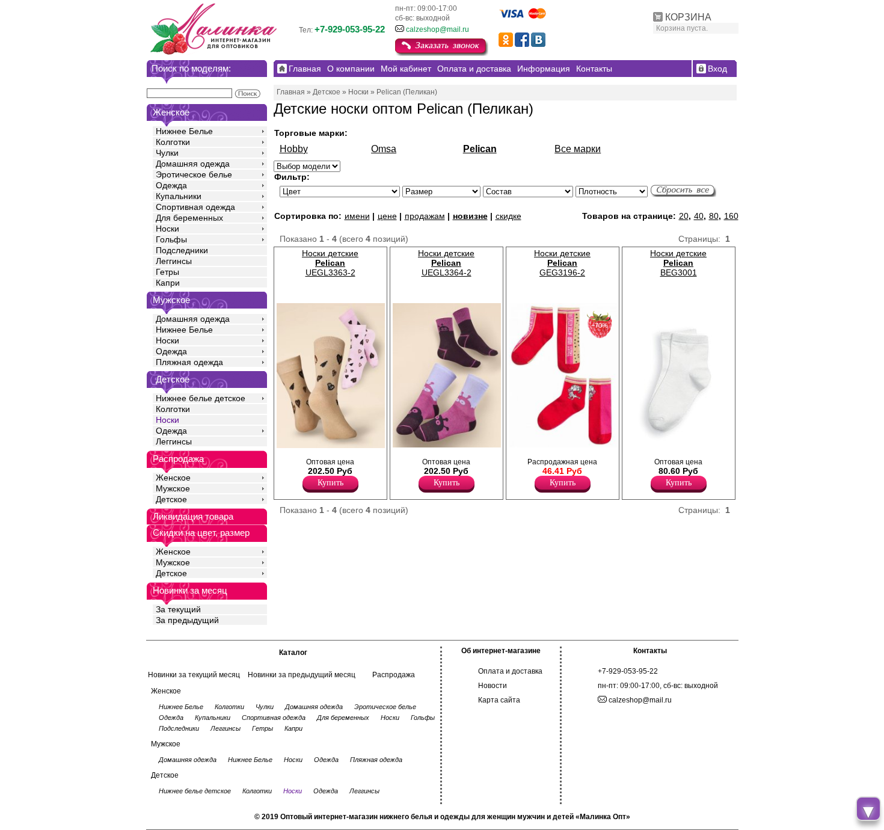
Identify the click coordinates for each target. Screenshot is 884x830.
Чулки (167, 153)
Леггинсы (174, 261)
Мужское (173, 488)
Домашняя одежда (193, 163)
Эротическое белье (194, 174)
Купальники (178, 196)
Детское (172, 379)
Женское (173, 477)
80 (714, 216)
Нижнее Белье (184, 131)
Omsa (383, 149)
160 (731, 216)
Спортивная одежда (195, 207)
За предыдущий (187, 620)
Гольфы (171, 239)
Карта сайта (499, 700)
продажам (425, 216)
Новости (492, 685)
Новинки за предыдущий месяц (301, 675)
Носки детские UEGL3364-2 (446, 262)
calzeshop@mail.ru (437, 29)
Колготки (173, 142)
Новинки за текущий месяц (194, 675)
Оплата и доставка (510, 671)
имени (357, 216)
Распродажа (393, 675)
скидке (508, 216)
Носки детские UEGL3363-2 (330, 262)
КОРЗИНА (688, 17)
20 (684, 216)
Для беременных (189, 218)
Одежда (171, 185)
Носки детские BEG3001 (678, 262)
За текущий (178, 609)
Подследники (182, 250)
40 (699, 216)
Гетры (167, 272)
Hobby (294, 149)
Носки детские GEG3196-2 (562, 262)
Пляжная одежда (189, 362)
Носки (167, 228)
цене (387, 216)
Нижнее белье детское (200, 398)
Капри (168, 282)
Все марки (577, 149)
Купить (330, 482)
